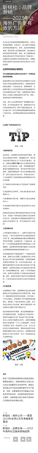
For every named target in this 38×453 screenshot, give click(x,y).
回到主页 (8, 1)
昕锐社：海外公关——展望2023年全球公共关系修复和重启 (18, 418)
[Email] (23, 439)
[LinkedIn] (15, 439)
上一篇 (5, 413)
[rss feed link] (28, 439)
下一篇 (5, 425)
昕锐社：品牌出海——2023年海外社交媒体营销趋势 (18, 430)
